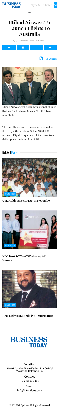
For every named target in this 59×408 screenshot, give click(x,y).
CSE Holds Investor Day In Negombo (26, 200)
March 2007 (10, 194)
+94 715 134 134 (29, 380)
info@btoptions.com (29, 390)
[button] (29, 13)
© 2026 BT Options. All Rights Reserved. (29, 405)
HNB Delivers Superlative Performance (27, 315)
